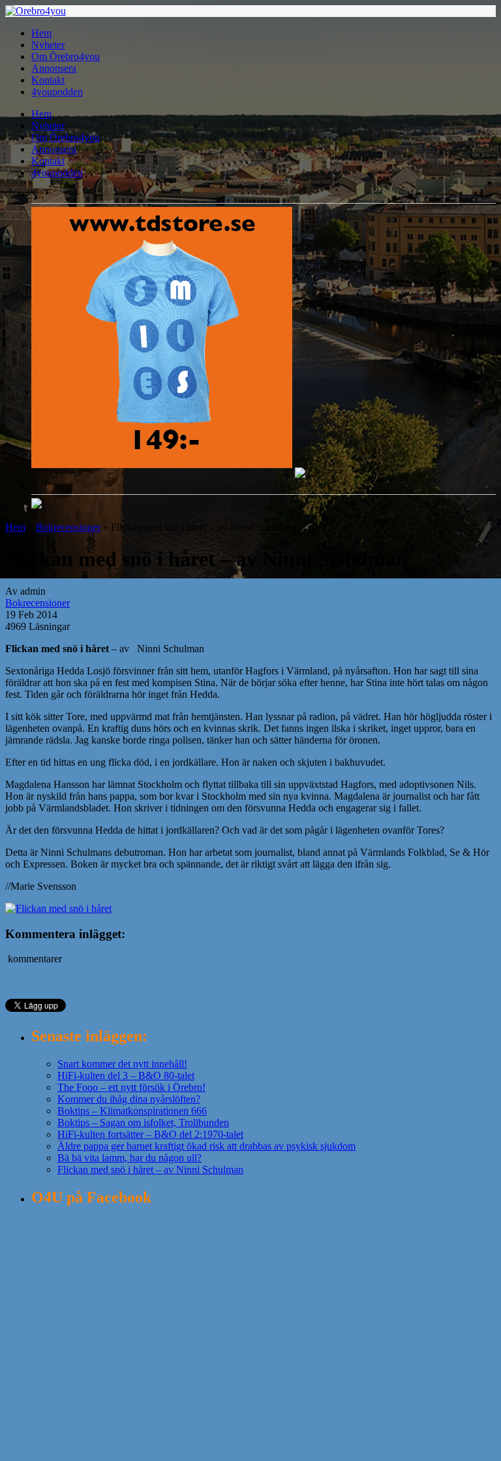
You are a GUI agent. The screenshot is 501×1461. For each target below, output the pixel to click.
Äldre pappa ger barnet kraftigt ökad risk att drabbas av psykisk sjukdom (206, 1146)
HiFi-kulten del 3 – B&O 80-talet (125, 1075)
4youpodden (57, 91)
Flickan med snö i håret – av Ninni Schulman (150, 1169)
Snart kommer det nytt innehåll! (122, 1063)
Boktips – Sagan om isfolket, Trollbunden (143, 1122)
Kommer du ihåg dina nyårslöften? (128, 1099)
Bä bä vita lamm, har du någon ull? (129, 1157)
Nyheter (48, 44)
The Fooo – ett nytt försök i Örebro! (131, 1087)
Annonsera (53, 68)
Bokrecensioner (68, 527)
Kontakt (48, 80)
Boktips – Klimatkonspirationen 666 (132, 1110)
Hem (41, 33)
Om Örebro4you (65, 56)
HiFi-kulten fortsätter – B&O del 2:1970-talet (150, 1134)
